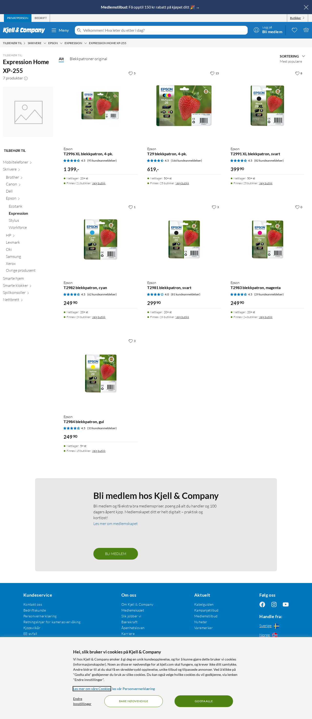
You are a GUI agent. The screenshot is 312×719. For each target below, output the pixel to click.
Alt (61, 58)
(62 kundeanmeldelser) (102, 294)
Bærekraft (129, 622)
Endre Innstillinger (82, 701)
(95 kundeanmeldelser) (102, 160)
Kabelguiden (204, 604)
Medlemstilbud (205, 616)
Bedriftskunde (34, 610)
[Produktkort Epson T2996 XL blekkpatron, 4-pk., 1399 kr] (100, 105)
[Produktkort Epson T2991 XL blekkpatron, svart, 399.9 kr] (267, 105)
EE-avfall (30, 634)
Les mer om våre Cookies (92, 689)
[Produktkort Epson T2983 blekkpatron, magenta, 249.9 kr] (267, 239)
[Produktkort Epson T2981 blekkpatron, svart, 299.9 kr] (184, 239)
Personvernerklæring (40, 616)
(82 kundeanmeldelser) (269, 160)
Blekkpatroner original (88, 58)
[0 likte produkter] (294, 30)
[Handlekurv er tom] (306, 30)
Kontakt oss (32, 604)
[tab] (17, 18)
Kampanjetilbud (206, 610)
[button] (26, 78)
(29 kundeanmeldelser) (269, 294)
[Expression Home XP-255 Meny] (127, 43)
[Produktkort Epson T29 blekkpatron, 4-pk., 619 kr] (184, 105)
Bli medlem (115, 554)
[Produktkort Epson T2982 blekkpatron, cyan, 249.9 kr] (100, 239)
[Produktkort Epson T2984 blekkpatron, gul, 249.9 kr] (100, 373)
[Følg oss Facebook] (262, 604)
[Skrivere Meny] (44, 43)
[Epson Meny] (61, 43)
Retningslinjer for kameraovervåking (52, 622)
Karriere (128, 634)
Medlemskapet (132, 610)
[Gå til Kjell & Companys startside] (25, 30)
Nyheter (200, 622)
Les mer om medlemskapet (115, 523)
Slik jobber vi (131, 616)
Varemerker (203, 628)
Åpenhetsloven (133, 628)
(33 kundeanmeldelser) (102, 428)
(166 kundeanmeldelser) (186, 160)
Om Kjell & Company (137, 604)
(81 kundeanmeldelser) (185, 294)
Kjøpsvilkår (32, 628)
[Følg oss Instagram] (274, 604)
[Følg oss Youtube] (286, 604)
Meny (64, 30)
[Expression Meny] (85, 43)
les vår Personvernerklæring (133, 689)
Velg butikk (99, 183)
